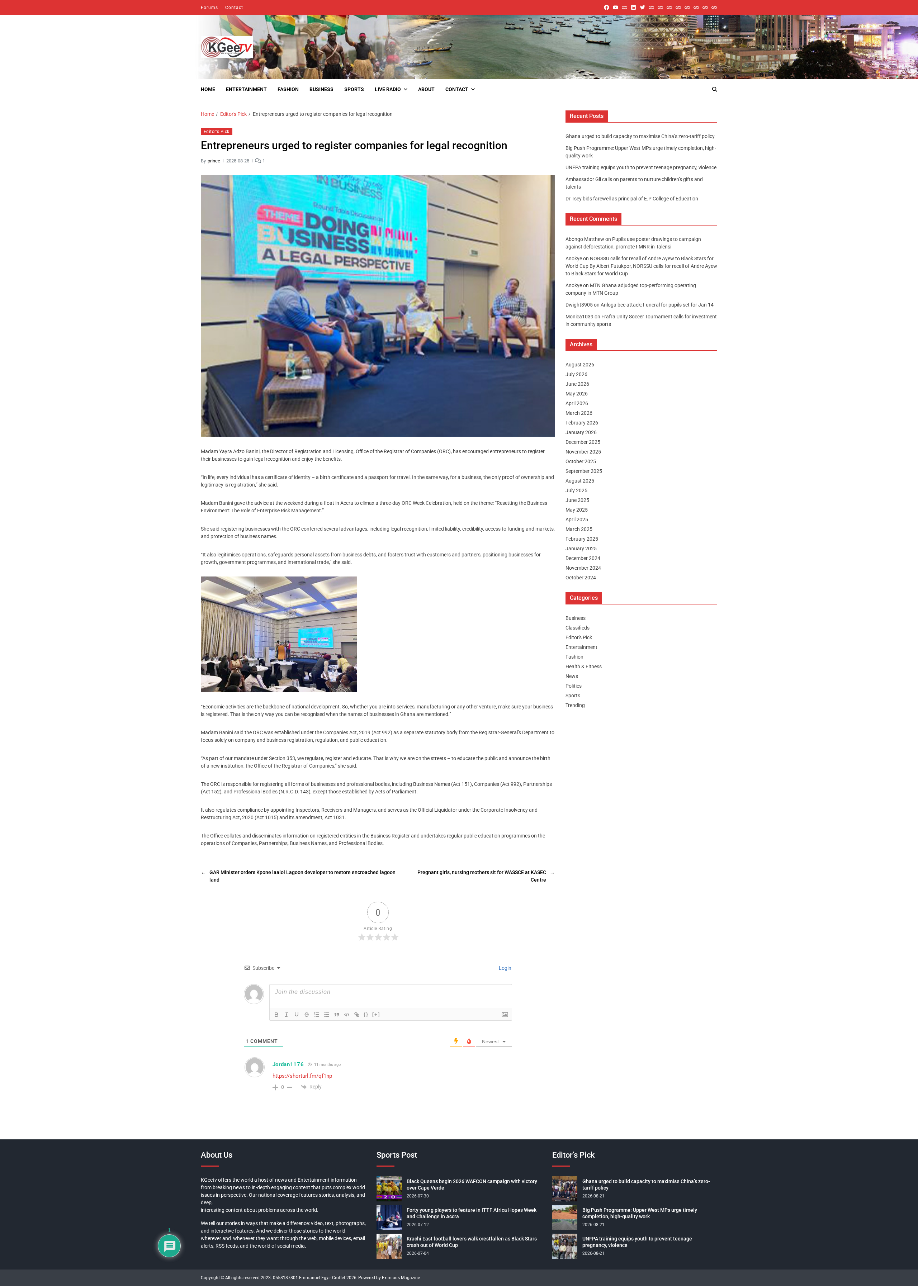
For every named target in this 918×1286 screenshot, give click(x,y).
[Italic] (286, 1014)
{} (366, 1014)
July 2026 (576, 374)
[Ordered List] (317, 1014)
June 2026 (577, 384)
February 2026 (582, 423)
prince (214, 160)
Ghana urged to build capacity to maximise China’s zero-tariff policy (640, 136)
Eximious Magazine (401, 1277)
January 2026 (581, 432)
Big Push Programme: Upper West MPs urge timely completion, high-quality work (639, 1213)
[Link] (357, 1014)
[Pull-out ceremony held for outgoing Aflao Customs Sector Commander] (678, 7)
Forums (209, 7)
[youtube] (615, 7)
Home (208, 89)
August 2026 (580, 364)
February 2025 (582, 539)
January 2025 (581, 548)
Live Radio (388, 89)
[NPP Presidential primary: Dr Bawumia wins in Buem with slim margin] (705, 7)
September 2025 (584, 471)
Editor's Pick (217, 131)
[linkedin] (633, 7)
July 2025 (576, 490)
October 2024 (581, 577)
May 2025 (577, 510)
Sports (354, 89)
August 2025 (580, 481)
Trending (575, 705)
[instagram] (624, 7)
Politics (574, 686)
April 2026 (577, 403)
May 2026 (577, 394)
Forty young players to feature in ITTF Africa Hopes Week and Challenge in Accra (471, 1213)
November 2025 (583, 452)
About (426, 89)
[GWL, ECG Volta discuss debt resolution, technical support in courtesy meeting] (651, 7)
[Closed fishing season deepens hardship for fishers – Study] (660, 7)
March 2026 (579, 413)
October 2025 (581, 461)
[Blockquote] (337, 1014)
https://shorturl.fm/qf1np (302, 1075)
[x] (642, 7)
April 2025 (577, 519)
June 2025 (577, 500)
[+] (376, 1014)
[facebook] (607, 7)
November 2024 (583, 568)
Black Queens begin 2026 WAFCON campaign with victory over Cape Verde (472, 1184)
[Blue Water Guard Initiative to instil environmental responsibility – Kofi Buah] (696, 7)
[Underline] (297, 1014)
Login (504, 968)
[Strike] (307, 1014)
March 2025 (579, 529)
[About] (714, 7)
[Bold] (276, 1014)
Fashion (288, 89)
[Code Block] (347, 1014)
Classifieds (578, 628)
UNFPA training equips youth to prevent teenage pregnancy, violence (641, 167)
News (572, 676)
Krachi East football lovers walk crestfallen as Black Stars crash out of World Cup (472, 1242)
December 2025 (583, 442)
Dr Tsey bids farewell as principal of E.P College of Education (632, 198)
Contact (234, 7)
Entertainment (246, 89)
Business (321, 89)
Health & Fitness (584, 666)
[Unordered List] (327, 1014)
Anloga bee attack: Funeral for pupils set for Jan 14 (657, 305)
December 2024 (583, 558)
